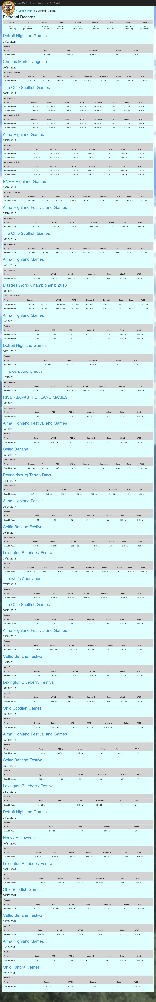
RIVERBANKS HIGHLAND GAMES (35, 397)
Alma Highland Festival (24, 500)
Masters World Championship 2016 (35, 285)
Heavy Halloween (19, 837)
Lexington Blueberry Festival (28, 552)
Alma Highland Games (23, 134)
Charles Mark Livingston (25, 61)
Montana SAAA (20, 2)
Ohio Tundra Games (21, 967)
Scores (40, 3)
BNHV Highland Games (24, 181)
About (49, 3)
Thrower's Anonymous (23, 578)
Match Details (27, 11)
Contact (57, 3)
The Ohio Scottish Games (26, 87)
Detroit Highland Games (25, 35)
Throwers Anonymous (23, 371)
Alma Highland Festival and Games (35, 207)
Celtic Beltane (15, 449)
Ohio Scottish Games (22, 708)
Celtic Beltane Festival (23, 526)
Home (32, 3)
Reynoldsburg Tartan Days (27, 475)
